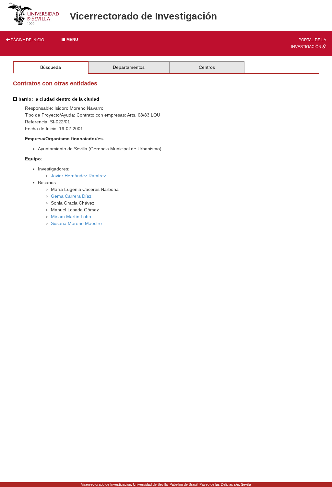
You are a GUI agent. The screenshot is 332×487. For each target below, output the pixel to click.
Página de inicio (27, 40)
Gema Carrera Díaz (71, 196)
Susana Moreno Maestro (76, 223)
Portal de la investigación (308, 43)
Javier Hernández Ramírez (78, 175)
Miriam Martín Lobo (71, 216)
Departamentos (129, 67)
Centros (207, 67)
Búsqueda (50, 67)
